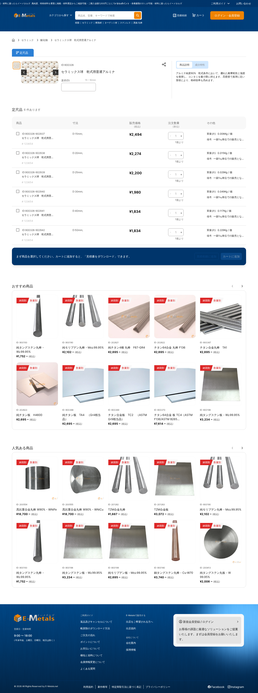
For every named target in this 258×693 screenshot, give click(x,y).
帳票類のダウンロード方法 (95, 628)
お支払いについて (90, 648)
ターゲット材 (111, 23)
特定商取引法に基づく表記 (126, 686)
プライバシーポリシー (158, 686)
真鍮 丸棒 (137, 23)
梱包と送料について (91, 655)
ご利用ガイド (218, 3)
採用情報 (131, 649)
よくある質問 (87, 668)
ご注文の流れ (87, 635)
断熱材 (98, 23)
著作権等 (102, 686)
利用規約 (88, 686)
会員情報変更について (92, 661)
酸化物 (44, 40)
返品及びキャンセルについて (96, 621)
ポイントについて (90, 641)
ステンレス (125, 23)
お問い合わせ (243, 3)
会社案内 (131, 642)
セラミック (87, 23)
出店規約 (131, 628)
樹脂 (77, 23)
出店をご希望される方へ (139, 621)
